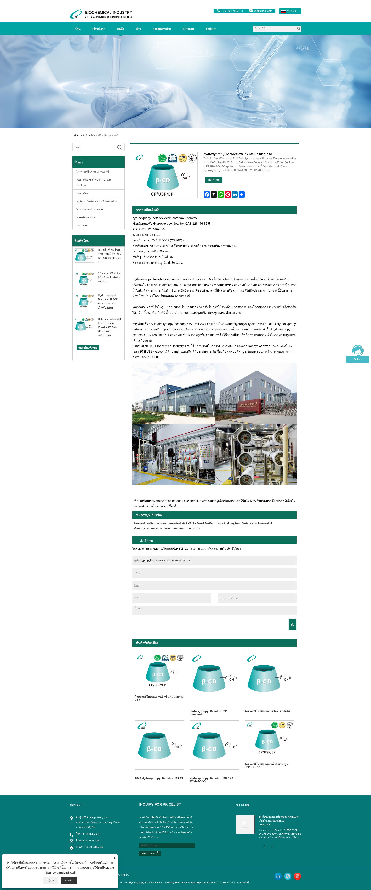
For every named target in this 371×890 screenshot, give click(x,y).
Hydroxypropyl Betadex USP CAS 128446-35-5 (211, 780)
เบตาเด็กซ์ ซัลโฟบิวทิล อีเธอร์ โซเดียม (93, 182)
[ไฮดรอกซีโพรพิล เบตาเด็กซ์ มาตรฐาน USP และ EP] (269, 738)
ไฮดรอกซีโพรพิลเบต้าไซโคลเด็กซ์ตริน (267, 711)
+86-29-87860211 (90, 834)
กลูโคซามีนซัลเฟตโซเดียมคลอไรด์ (96, 201)
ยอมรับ (69, 880)
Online (358, 359)
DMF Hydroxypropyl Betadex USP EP (159, 778)
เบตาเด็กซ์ (82, 193)
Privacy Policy (119, 875)
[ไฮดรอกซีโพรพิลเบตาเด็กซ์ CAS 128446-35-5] (159, 670)
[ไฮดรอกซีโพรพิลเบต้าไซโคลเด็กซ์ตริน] (269, 677)
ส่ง (292, 624)
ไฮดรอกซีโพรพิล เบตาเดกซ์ (104, 135)
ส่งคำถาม (188, 28)
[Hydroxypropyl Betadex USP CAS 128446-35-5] (214, 745)
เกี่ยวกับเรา (98, 28)
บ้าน (78, 28)
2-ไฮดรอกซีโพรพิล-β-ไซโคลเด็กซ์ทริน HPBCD (109, 277)
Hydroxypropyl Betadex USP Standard (208, 713)
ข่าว (138, 28)
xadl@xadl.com (263, 10)
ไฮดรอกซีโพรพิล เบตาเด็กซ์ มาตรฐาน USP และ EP (267, 766)
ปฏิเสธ (50, 880)
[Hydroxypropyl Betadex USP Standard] (214, 677)
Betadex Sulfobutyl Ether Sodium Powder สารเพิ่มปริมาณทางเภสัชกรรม (109, 327)
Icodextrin (82, 225)
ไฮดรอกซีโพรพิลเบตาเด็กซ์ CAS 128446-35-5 (159, 698)
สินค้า (120, 28)
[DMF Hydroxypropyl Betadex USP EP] (159, 745)
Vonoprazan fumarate (89, 209)
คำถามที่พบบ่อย (162, 28)
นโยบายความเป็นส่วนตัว (60, 872)
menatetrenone (85, 217)
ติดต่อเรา (211, 28)
